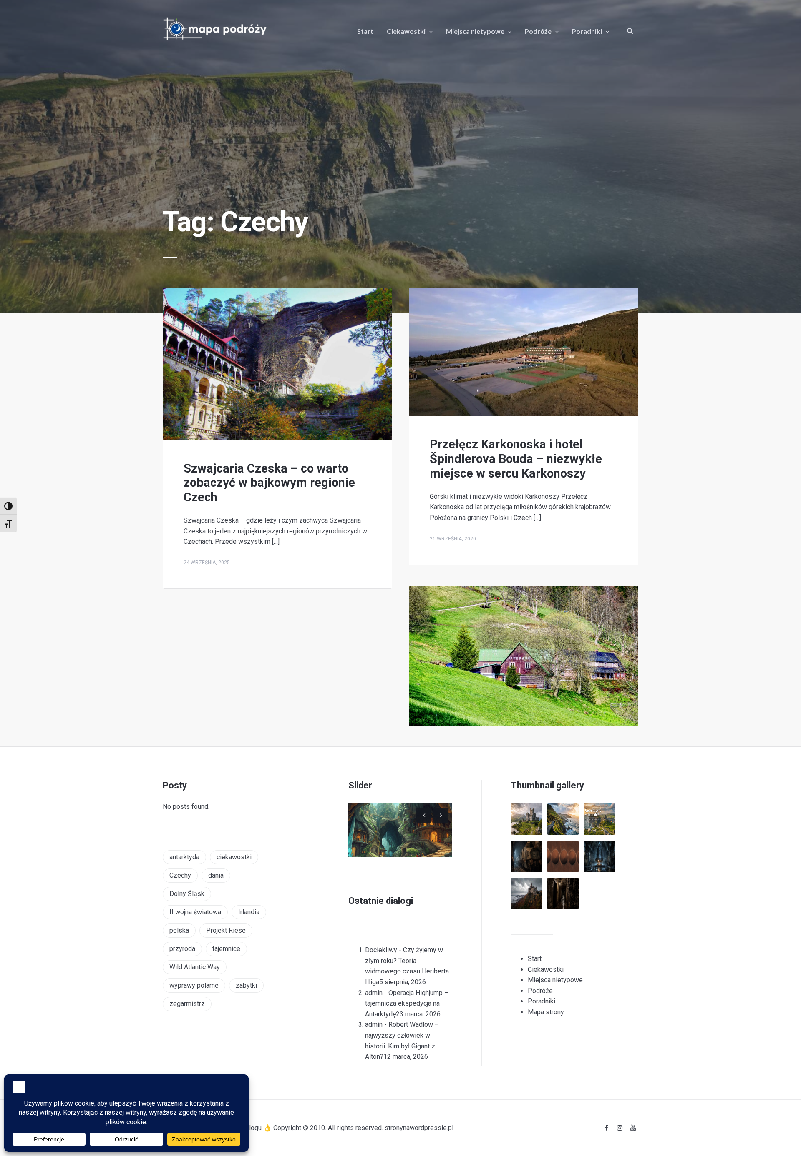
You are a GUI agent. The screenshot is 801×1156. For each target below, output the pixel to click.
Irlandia (248, 912)
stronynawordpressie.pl (419, 1128)
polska (179, 930)
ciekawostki (234, 857)
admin (374, 993)
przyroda (182, 949)
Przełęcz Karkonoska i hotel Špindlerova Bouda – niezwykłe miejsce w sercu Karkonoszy (516, 458)
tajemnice (226, 949)
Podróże (538, 31)
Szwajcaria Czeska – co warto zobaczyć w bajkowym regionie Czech (269, 483)
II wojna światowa (195, 912)
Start (365, 31)
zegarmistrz (187, 1004)
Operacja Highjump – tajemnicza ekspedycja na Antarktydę (406, 1003)
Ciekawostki (406, 31)
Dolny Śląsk (186, 894)
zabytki (246, 985)
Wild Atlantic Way (194, 967)
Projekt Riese (226, 930)
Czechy (180, 875)
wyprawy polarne (194, 985)
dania (216, 875)
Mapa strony (546, 1012)
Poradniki (587, 31)
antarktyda (184, 857)
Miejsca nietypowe (475, 31)
